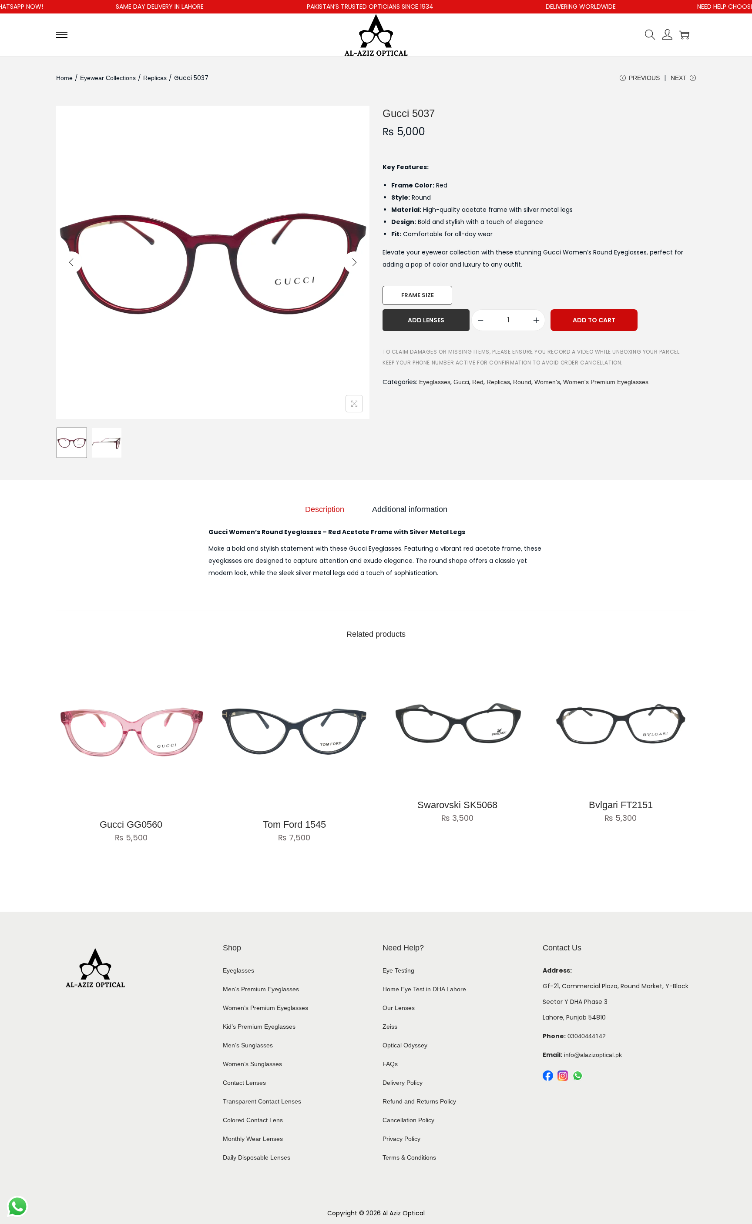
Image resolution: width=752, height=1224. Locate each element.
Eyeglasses (434, 381)
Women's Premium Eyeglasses (605, 381)
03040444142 (586, 1036)
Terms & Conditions (409, 1157)
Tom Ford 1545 (294, 824)
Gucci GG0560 (131, 824)
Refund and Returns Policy (419, 1101)
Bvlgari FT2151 (621, 804)
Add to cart (594, 320)
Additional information (409, 509)
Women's (547, 381)
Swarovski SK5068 (457, 804)
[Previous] (71, 262)
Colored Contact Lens (253, 1120)
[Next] (354, 262)
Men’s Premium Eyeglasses (261, 989)
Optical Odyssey (405, 1045)
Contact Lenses (244, 1082)
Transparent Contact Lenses (262, 1101)
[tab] (324, 509)
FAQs (390, 1063)
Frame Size (417, 295)
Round (522, 381)
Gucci (461, 381)
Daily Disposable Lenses (256, 1157)
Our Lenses (399, 1007)
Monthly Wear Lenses (253, 1138)
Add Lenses (426, 320)
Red (477, 381)
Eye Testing (398, 970)
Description (324, 509)
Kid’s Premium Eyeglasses (259, 1026)
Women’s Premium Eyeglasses (265, 1007)
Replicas (155, 77)
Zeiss (390, 1026)
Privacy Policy (401, 1138)
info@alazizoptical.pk (593, 1054)
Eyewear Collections (108, 77)
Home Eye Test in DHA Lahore (424, 989)
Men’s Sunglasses (248, 1045)
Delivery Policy (403, 1082)
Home (64, 77)
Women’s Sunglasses (252, 1063)
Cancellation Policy (408, 1120)
